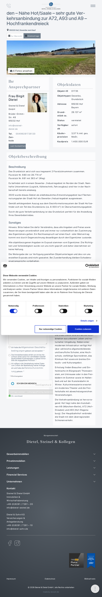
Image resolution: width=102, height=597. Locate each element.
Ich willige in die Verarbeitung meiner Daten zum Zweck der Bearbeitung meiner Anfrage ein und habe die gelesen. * (28, 368)
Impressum (11, 579)
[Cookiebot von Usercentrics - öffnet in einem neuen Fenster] (87, 266)
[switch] (38, 311)
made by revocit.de (51, 592)
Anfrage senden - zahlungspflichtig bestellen (31, 392)
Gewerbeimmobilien (18, 454)
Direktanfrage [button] (33, 36)
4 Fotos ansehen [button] (22, 70)
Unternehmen (14, 481)
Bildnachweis (89, 579)
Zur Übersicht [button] (16, 36)
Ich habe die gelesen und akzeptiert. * (28, 349)
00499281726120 (26, 133)
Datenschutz (50, 579)
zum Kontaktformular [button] (18, 146)
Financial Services (17, 474)
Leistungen (13, 467)
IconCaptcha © (43, 385)
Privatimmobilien (16, 460)
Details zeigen (87, 321)
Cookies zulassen (83, 329)
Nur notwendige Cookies (50, 329)
